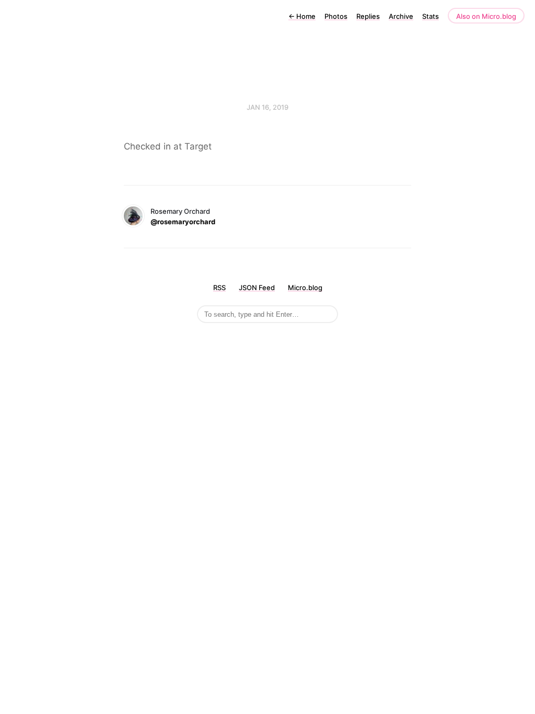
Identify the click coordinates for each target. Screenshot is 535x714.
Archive (401, 16)
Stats (430, 16)
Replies (368, 16)
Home (302, 16)
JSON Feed (257, 287)
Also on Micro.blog (486, 16)
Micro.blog (305, 287)
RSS (219, 287)
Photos (335, 16)
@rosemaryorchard (182, 221)
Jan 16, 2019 (267, 107)
